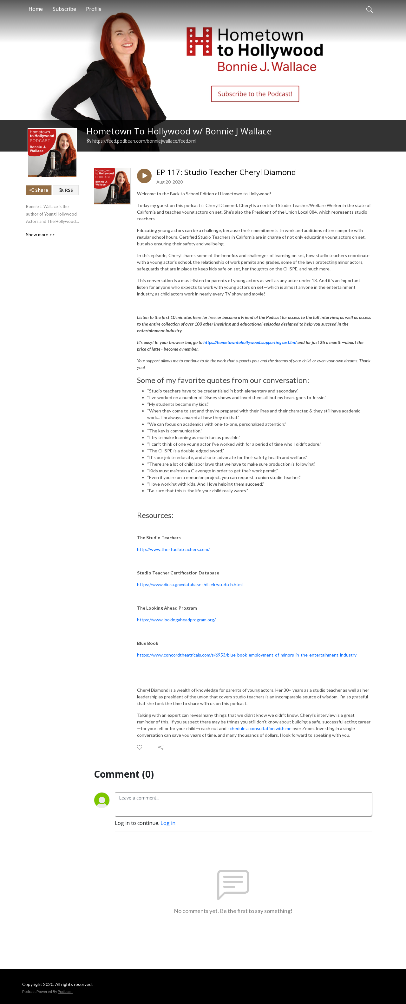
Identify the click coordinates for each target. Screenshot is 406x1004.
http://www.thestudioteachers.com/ (173, 549)
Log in (167, 822)
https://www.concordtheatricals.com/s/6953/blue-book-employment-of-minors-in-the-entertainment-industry (247, 654)
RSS (69, 190)
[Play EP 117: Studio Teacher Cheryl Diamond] (144, 176)
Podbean (65, 991)
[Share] (161, 747)
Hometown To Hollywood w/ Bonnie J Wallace (179, 131)
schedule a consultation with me (259, 728)
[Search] (369, 9)
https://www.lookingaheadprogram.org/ (176, 619)
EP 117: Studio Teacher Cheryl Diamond (226, 172)
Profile (94, 8)
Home (36, 8)
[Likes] (140, 747)
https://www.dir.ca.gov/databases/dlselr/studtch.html (190, 584)
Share (41, 190)
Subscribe (64, 8)
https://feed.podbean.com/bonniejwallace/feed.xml (144, 141)
